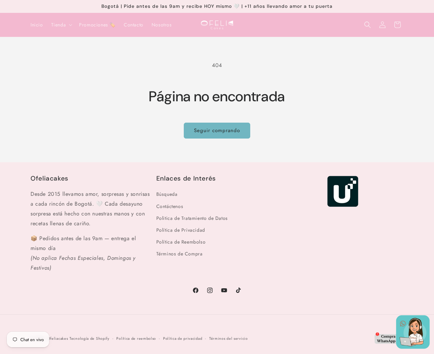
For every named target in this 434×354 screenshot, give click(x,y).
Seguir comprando (217, 130)
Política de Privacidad (180, 230)
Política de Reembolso (181, 241)
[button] (61, 25)
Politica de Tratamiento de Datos (192, 218)
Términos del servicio (228, 338)
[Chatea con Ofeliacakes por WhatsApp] (402, 333)
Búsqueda (167, 194)
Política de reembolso (136, 338)
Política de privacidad (182, 338)
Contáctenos (169, 206)
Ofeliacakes (57, 338)
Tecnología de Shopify (90, 338)
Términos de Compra (179, 253)
